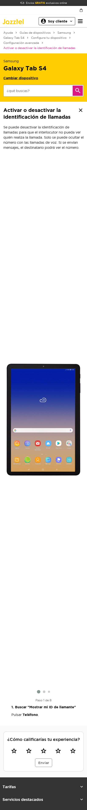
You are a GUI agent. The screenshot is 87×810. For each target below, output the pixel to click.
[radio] (14, 750)
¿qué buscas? (18, 91)
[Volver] (81, 110)
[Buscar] (78, 91)
